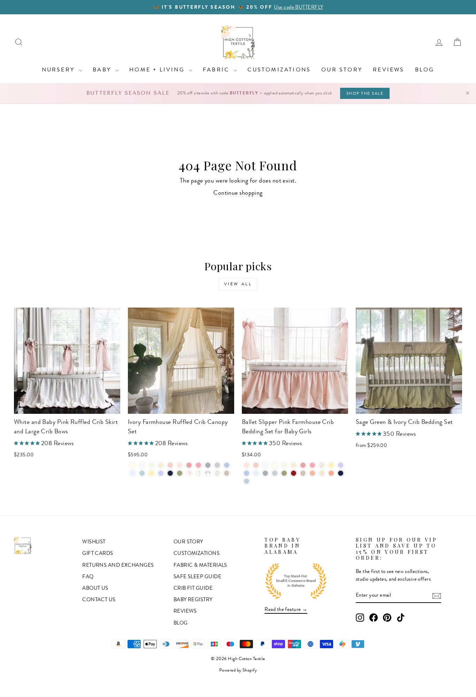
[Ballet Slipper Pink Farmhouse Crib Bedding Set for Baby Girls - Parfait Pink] (312, 465)
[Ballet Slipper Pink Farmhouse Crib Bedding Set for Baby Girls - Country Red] (293, 473)
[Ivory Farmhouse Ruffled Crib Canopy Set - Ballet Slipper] (179, 465)
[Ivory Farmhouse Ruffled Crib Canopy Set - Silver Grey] (208, 465)
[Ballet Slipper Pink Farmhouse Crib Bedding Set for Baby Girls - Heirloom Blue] (256, 473)
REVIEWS (388, 69)
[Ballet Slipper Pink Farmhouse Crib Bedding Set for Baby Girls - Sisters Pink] (303, 465)
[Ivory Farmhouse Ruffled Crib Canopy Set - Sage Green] (179, 473)
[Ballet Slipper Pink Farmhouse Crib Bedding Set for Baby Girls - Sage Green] (284, 473)
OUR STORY (341, 69)
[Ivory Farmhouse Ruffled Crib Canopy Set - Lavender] (161, 473)
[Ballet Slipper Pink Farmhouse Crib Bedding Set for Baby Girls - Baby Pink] (256, 465)
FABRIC (217, 69)
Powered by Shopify (238, 670)
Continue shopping (238, 192)
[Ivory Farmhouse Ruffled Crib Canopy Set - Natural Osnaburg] (226, 473)
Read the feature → (285, 609)
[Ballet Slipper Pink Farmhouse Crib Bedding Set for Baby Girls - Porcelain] (284, 465)
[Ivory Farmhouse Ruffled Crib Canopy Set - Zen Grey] (217, 465)
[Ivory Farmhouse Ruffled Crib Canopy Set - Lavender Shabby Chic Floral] (217, 473)
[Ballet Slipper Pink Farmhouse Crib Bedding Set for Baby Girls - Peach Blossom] (331, 473)
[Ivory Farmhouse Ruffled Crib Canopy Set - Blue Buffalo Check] (208, 473)
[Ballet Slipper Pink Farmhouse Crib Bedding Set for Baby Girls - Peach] (312, 473)
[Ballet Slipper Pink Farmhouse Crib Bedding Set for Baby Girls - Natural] (293, 465)
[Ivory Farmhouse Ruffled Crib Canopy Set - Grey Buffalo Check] (198, 473)
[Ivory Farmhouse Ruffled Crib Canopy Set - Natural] (161, 465)
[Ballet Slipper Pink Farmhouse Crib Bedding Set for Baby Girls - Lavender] (340, 465)
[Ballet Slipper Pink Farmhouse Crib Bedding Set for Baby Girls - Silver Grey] (265, 473)
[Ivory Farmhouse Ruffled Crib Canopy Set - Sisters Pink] (189, 465)
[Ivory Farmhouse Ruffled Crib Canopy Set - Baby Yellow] (151, 473)
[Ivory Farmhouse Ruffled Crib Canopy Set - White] (142, 465)
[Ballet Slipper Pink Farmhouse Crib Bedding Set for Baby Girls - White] (265, 465)
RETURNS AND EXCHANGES (118, 565)
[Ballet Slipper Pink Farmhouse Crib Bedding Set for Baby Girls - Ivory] (274, 465)
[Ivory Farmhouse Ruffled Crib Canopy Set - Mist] (142, 473)
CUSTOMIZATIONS (279, 69)
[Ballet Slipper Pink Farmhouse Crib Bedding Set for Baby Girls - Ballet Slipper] (246, 465)
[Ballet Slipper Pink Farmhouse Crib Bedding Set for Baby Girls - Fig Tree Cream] (321, 473)
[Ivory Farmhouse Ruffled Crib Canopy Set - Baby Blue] (226, 465)
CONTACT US (99, 599)
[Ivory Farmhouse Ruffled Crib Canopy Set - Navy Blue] (170, 473)
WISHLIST (94, 541)
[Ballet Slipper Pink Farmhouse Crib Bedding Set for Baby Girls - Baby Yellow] (331, 465)
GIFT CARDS (97, 553)
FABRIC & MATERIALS (200, 565)
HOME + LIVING (158, 69)
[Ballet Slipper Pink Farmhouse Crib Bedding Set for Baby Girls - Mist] (246, 481)
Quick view (67, 405)
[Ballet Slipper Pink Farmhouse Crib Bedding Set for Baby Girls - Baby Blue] (246, 473)
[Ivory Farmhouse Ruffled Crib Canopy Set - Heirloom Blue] (132, 473)
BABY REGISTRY (193, 599)
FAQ (87, 576)
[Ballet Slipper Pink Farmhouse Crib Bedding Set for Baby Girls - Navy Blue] (340, 473)
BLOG (425, 69)
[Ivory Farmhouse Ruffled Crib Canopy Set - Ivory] (132, 465)
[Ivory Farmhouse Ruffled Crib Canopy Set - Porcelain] (151, 465)
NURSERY (59, 69)
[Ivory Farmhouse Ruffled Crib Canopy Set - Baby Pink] (170, 465)
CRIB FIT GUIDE (193, 588)
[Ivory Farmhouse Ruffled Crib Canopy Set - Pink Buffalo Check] (189, 473)
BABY (103, 69)
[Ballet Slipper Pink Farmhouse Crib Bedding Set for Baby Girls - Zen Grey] (274, 473)
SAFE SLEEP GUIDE (197, 576)
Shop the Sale (365, 93)
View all (238, 284)
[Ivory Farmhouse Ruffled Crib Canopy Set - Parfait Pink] (198, 465)
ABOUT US (95, 588)
